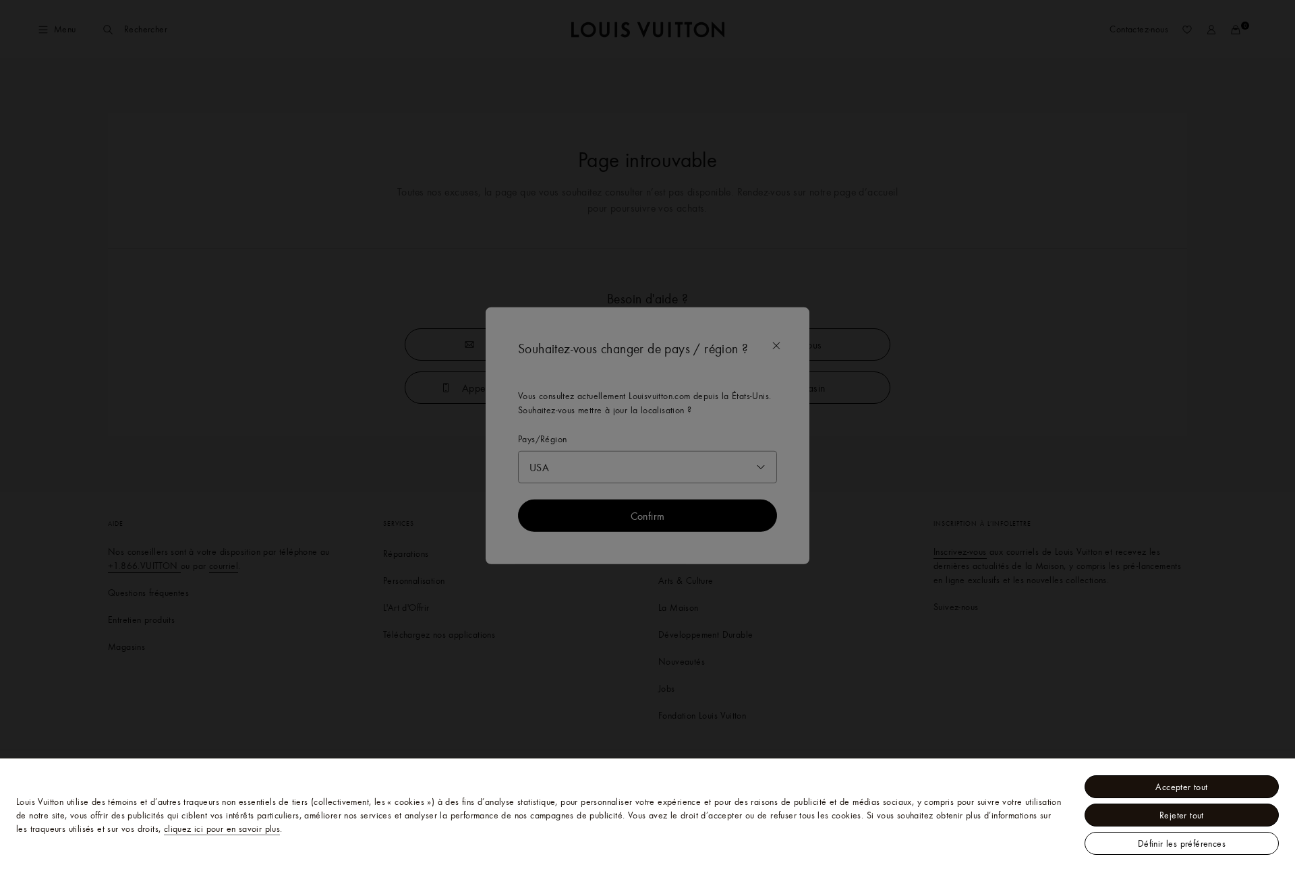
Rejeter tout (1181, 815)
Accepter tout (1181, 787)
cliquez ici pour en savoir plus (222, 828)
